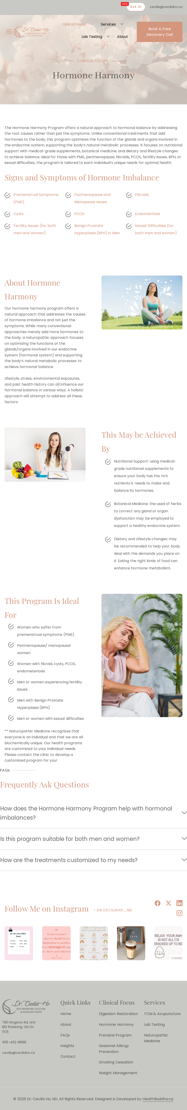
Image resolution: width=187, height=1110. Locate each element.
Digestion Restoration (118, 1013)
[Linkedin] (178, 903)
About (122, 36)
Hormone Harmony (116, 1024)
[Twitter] (167, 903)
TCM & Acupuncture (162, 1013)
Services (108, 24)
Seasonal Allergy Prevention (114, 1048)
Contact (67, 1056)
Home (65, 1013)
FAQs (65, 1035)
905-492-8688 (14, 1042)
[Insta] (178, 914)
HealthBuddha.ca (158, 1099)
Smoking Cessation (116, 1062)
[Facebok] (157, 903)
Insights (67, 1045)
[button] (9, 32)
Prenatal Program (115, 1035)
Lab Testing (92, 36)
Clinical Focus (74, 24)
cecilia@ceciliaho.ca (166, 7)
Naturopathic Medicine (156, 1038)
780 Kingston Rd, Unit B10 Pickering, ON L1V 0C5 (19, 1027)
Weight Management (118, 1073)
